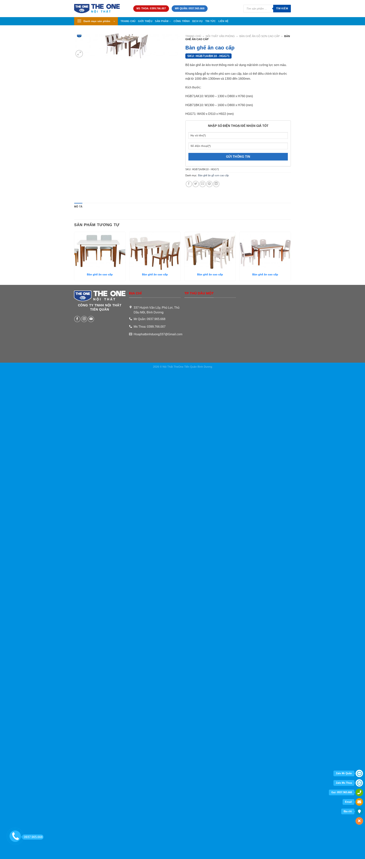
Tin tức (210, 21)
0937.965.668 (33, 837)
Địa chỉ (348, 811)
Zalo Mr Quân (344, 773)
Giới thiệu (145, 21)
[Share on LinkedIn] (216, 184)
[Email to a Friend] (202, 184)
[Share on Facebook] (189, 184)
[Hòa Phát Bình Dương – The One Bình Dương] (101, 8)
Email (348, 801)
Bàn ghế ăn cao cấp (100, 274)
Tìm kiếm (282, 8)
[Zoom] (79, 53)
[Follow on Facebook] (77, 319)
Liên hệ (223, 21)
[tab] (78, 207)
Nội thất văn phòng (220, 36)
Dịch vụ (197, 21)
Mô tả (78, 206)
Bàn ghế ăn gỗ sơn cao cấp (259, 36)
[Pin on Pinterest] (209, 184)
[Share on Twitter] (196, 184)
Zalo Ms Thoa (344, 782)
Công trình (182, 21)
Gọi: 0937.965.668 (341, 792)
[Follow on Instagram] (84, 319)
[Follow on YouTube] (91, 319)
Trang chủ (128, 21)
